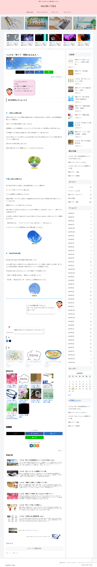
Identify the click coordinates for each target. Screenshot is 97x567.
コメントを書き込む (34, 548)
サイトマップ (89, 562)
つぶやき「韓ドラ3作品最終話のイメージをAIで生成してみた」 (79, 157)
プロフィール (81, 562)
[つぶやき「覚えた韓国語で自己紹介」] (34, 355)
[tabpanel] (13, 40)
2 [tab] (48, 49)
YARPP (15, 418)
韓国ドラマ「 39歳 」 (74, 172)
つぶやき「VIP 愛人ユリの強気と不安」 (83, 124)
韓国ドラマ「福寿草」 (74, 176)
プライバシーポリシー (72, 562)
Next (92, 40)
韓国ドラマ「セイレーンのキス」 (77, 162)
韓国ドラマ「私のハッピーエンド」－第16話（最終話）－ (82, 62)
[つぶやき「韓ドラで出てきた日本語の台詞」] (53, 355)
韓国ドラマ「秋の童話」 (82, 71)
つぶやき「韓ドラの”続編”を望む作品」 (83, 142)
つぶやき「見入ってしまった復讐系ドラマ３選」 (79, 167)
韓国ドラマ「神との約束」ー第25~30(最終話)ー (82, 98)
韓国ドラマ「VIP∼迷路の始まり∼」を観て (83, 89)
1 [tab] (46, 49)
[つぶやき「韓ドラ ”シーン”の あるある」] (15, 355)
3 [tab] (50, 49)
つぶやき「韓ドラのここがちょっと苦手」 (82, 80)
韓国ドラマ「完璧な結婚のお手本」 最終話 (82, 107)
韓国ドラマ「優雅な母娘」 (82, 115)
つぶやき (9, 426)
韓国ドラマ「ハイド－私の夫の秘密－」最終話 (82, 133)
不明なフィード (75, 400)
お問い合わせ (62, 562)
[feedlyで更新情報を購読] (34, 445)
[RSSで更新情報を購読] (37, 445)
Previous (5, 40)
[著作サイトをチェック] (31, 445)
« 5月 (69, 395)
